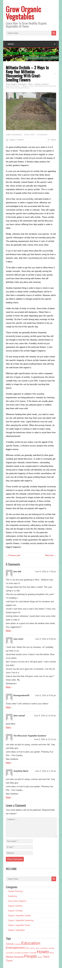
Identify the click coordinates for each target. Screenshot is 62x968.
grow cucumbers (42, 948)
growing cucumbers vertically (25, 953)
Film (27, 948)
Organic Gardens (16, 140)
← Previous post (13, 555)
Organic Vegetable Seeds (19, 925)
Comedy (17, 944)
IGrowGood (17, 135)
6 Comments (42, 135)
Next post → (50, 555)
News (9, 956)
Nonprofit (19, 957)
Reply (8, 630)
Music (52, 953)
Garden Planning (15, 891)
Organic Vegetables (16, 930)
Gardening (12, 896)
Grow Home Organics (17, 901)
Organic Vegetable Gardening (20, 920)
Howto (53, 140)
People (30, 956)
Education (30, 943)
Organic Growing (15, 911)
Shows (39, 957)
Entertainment (15, 947)
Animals (10, 944)
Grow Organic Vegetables (23, 12)
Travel (9, 960)
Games (32, 948)
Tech (46, 956)
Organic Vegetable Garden (19, 915)
